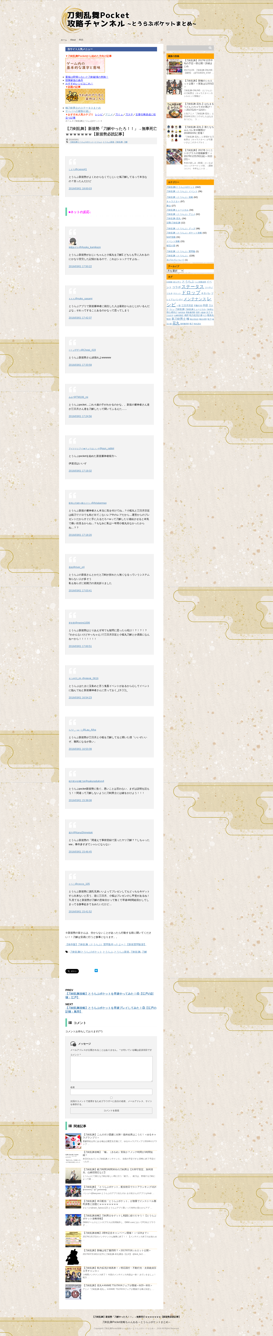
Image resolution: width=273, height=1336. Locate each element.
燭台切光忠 (194, 319)
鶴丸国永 (197, 324)
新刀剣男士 (179, 318)
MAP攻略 (171, 237)
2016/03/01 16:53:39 (80, 749)
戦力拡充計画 (196, 315)
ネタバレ (206, 293)
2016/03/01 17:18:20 (80, 535)
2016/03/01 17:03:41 (80, 590)
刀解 (125, 142)
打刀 (205, 315)
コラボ (176, 287)
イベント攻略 (173, 241)
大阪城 (203, 312)
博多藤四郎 (190, 312)
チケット (177, 293)
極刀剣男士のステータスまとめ (83, 108)
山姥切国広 (179, 315)
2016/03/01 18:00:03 (80, 188)
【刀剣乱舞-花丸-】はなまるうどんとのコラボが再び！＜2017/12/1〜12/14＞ (199, 106)
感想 (186, 315)
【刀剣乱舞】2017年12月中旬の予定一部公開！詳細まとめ (198, 63)
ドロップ (191, 292)
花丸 (176, 323)
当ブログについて (175, 260)
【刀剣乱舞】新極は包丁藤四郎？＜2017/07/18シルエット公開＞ (117, 1250)
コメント (75, 1054)
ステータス (192, 286)
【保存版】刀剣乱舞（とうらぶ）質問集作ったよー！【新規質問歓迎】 (105, 944)
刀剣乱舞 (119, 142)
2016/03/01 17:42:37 (80, 317)
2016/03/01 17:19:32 (80, 470)
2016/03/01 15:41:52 (80, 911)
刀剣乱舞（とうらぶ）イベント (182, 191)
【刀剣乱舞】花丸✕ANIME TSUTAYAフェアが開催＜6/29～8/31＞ (118, 1285)
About (73, 40)
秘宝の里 (171, 245)
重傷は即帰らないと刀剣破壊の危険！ (86, 77)
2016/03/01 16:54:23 (80, 697)
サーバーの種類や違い (78, 111)
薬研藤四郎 (184, 324)
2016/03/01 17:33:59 (80, 365)
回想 (198, 312)
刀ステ (129, 114)
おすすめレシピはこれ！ (79, 83)
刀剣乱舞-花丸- (174, 218)
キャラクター (173, 201)
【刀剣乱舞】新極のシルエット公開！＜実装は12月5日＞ (199, 83)
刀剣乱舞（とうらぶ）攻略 (180, 197)
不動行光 (198, 305)
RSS (81, 40)
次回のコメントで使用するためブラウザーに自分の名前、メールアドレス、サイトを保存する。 (111, 1103)
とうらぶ (98, 142)
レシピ (99, 114)
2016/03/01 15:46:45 (80, 851)
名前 (72, 1087)
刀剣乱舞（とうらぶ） (178, 255)
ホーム (64, 40)
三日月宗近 (187, 305)
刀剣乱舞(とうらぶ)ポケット (82, 142)
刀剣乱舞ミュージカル (178, 210)
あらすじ (177, 282)
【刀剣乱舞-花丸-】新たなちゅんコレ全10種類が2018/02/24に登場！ (199, 130)
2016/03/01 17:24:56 (80, 416)
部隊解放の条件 (74, 80)
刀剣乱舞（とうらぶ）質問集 (181, 251)
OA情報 (170, 282)
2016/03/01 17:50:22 (80, 266)
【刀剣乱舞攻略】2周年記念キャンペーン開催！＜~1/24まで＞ (116, 1233)
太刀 (208, 312)
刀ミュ (119, 114)
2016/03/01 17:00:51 (80, 646)
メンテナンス (195, 299)
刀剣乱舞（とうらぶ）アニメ (181, 214)
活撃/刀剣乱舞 (173, 222)
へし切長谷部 (200, 282)
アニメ (109, 114)
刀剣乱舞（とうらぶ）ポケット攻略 (184, 233)
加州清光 (181, 312)
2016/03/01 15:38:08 (80, 800)
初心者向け (172, 312)
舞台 (169, 205)
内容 (205, 305)
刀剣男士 (209, 309)
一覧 (179, 305)
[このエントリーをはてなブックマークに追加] (96, 970)
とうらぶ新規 (108, 142)
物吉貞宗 (203, 319)
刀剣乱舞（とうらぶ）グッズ (181, 228)
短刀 (209, 319)
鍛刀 (191, 324)
